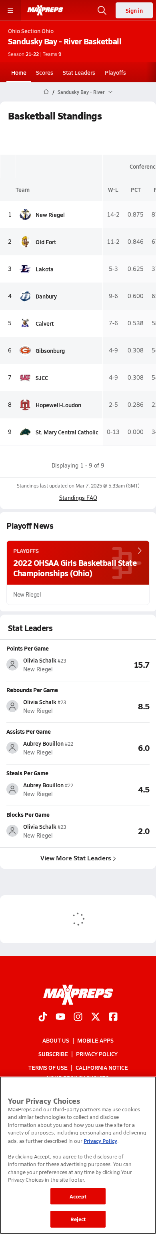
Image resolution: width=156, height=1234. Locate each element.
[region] (78, 1155)
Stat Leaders (79, 72)
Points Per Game (27, 648)
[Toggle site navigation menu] (10, 10)
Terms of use (48, 1067)
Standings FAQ (78, 498)
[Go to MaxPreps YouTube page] (60, 1017)
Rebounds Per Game (32, 689)
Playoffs (115, 72)
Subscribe (53, 1054)
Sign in (134, 10)
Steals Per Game (27, 772)
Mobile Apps (95, 1040)
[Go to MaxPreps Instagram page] (78, 1017)
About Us (55, 1040)
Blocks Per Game (28, 814)
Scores (44, 72)
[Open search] (102, 10)
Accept (78, 1196)
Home (18, 72)
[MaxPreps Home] (45, 10)
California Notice (102, 1067)
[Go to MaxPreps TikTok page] (43, 1017)
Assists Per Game (28, 731)
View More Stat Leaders (75, 857)
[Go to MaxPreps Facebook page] (113, 1017)
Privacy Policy (97, 1054)
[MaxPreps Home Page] (46, 92)
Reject (78, 1219)
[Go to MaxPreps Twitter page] (95, 1017)
